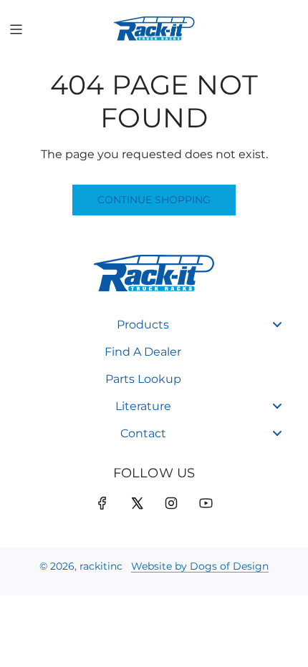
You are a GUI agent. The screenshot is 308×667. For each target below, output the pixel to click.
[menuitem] (154, 324)
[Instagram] (171, 503)
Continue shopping (154, 199)
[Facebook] (102, 503)
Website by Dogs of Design (200, 566)
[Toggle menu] (277, 324)
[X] (137, 503)
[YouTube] (205, 503)
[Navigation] (16, 29)
